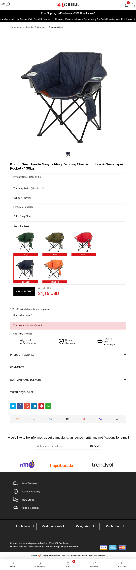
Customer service (53, 526)
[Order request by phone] (101, 419)
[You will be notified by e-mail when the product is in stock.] (84, 419)
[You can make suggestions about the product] (118, 419)
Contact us (112, 526)
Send (96, 446)
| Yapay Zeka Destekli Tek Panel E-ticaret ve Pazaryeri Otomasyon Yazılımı (68, 555)
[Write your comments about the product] (51, 419)
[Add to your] (68, 419)
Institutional (23, 526)
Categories (83, 526)
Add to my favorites (22, 333)
